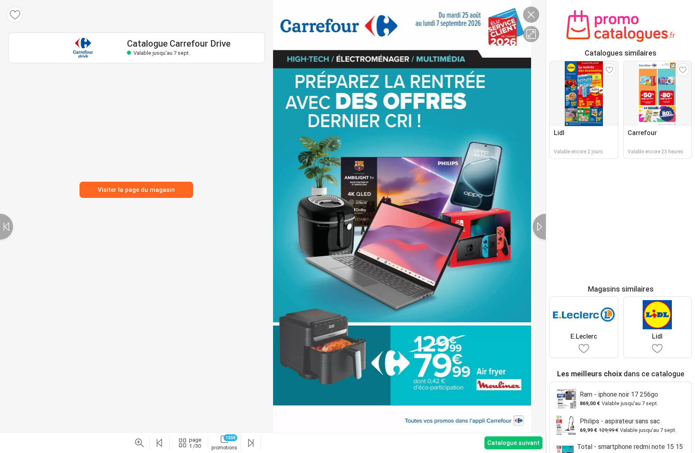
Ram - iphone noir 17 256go (619, 394)
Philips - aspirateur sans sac (620, 421)
